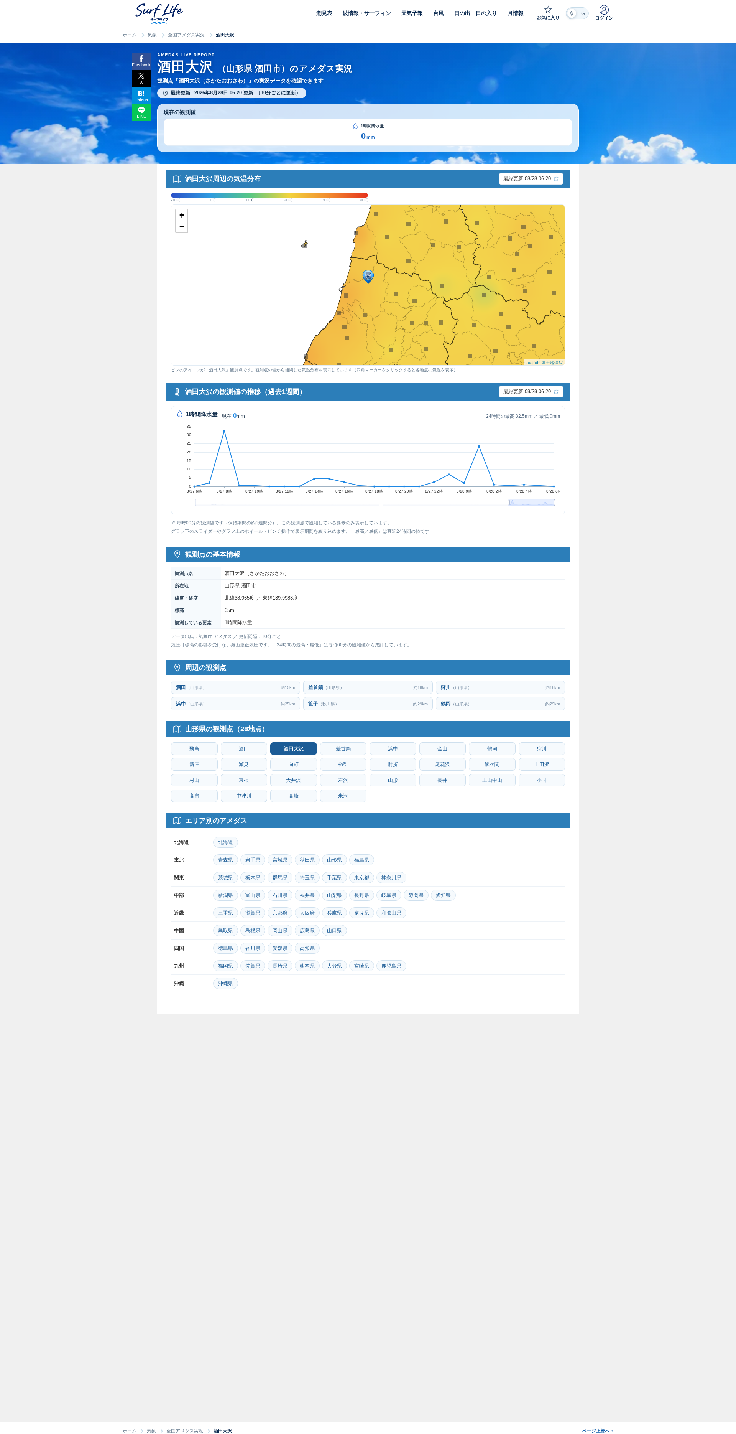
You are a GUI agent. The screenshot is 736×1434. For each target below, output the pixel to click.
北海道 (225, 842)
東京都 (361, 877)
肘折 (393, 764)
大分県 (334, 966)
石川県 (280, 895)
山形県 (334, 860)
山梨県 (334, 895)
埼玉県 (307, 877)
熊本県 (307, 966)
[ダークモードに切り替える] (577, 13)
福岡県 (225, 966)
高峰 (294, 796)
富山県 (252, 895)
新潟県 (225, 895)
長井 (442, 780)
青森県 (225, 860)
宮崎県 (361, 966)
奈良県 (361, 913)
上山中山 (492, 780)
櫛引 (343, 764)
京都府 (280, 913)
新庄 (194, 764)
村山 (194, 780)
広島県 (307, 930)
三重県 (225, 913)
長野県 (361, 895)
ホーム (129, 35)
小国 (542, 780)
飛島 (194, 749)
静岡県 (416, 895)
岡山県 (280, 930)
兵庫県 (334, 913)
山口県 (334, 930)
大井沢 (293, 780)
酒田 (244, 749)
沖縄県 (225, 983)
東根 (244, 780)
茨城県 (225, 877)
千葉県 (334, 877)
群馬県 (280, 877)
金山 (442, 749)
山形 (393, 780)
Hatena (141, 99)
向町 (294, 764)
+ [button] (181, 215)
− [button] (181, 226)
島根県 (252, 930)
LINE (141, 116)
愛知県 (443, 895)
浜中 (393, 749)
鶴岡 (492, 749)
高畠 (194, 796)
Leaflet (532, 362)
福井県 (307, 895)
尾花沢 (442, 764)
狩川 (542, 749)
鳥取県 (225, 930)
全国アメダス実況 (186, 35)
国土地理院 (552, 362)
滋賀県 (252, 913)
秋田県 (307, 860)
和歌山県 (391, 913)
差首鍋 (343, 749)
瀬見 (244, 764)
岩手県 (252, 860)
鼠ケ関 (492, 764)
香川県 (252, 948)
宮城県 (280, 860)
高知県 (307, 948)
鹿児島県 (391, 966)
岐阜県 (388, 895)
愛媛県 (280, 948)
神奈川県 (391, 877)
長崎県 (280, 966)
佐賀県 (252, 966)
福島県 (361, 860)
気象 (152, 35)
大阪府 (307, 913)
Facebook (141, 65)
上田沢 (541, 764)
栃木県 (252, 877)
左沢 (343, 780)
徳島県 (225, 948)
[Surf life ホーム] (160, 13)
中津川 (244, 796)
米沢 (343, 796)
